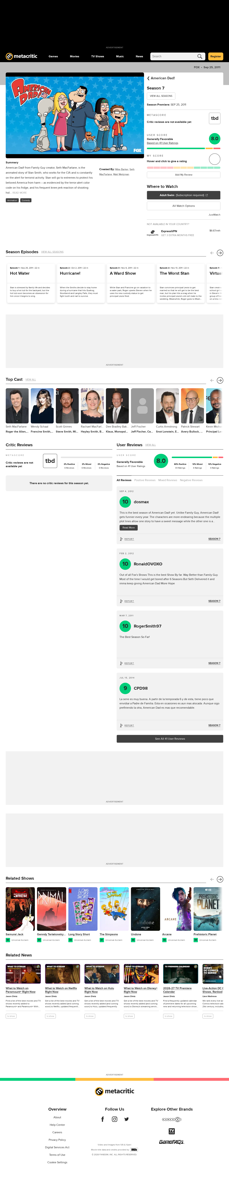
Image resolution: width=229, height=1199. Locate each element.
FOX (197, 67)
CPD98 (136, 688)
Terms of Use (57, 1155)
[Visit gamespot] (171, 1121)
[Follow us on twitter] (126, 1121)
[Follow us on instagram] (114, 1121)
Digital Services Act (57, 1147)
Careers (57, 1132)
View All (30, 379)
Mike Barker (121, 169)
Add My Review (183, 174)
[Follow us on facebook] (102, 1121)
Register (215, 56)
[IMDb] (134, 1149)
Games (53, 56)
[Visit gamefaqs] (171, 1143)
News (139, 56)
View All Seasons (161, 96)
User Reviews (129, 445)
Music (120, 56)
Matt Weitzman (121, 174)
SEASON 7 (214, 538)
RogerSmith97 (142, 626)
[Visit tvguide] (171, 1133)
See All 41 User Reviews (170, 739)
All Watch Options (183, 206)
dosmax (135, 501)
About (57, 1117)
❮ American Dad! (161, 78)
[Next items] (220, 253)
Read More (129, 527)
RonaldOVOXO (142, 564)
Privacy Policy (57, 1140)
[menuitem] (53, 56)
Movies (74, 56)
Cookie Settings (57, 1162)
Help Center (57, 1125)
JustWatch (214, 214)
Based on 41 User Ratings (162, 143)
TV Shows (97, 56)
